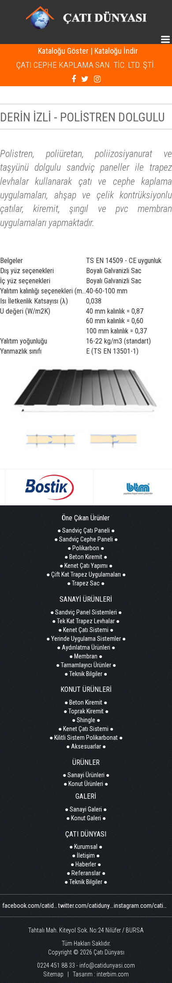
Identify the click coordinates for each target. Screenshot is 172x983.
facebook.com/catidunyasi (36, 905)
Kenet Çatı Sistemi (85, 629)
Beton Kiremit (85, 556)
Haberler (85, 864)
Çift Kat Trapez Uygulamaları (86, 574)
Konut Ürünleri (85, 783)
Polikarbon (85, 548)
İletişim (86, 855)
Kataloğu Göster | (65, 50)
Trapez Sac (86, 583)
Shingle (86, 720)
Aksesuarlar (86, 746)
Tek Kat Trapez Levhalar (86, 621)
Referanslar (86, 873)
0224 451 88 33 (56, 965)
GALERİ (85, 796)
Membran (85, 656)
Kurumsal (85, 846)
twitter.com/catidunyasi (87, 905)
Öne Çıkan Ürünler (86, 518)
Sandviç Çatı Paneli (86, 530)
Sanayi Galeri (86, 809)
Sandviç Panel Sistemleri (86, 612)
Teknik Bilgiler (85, 673)
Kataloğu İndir (116, 50)
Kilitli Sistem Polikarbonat (86, 737)
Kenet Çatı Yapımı (86, 565)
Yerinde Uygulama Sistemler (86, 638)
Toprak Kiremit (86, 711)
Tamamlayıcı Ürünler (86, 665)
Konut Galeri (86, 818)
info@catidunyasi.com (107, 965)
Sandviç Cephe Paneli (86, 539)
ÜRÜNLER (86, 762)
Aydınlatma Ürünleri (86, 647)
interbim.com (113, 974)
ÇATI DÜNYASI (85, 834)
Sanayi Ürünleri (86, 774)
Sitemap (53, 974)
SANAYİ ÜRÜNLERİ (86, 599)
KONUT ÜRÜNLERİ (86, 689)
